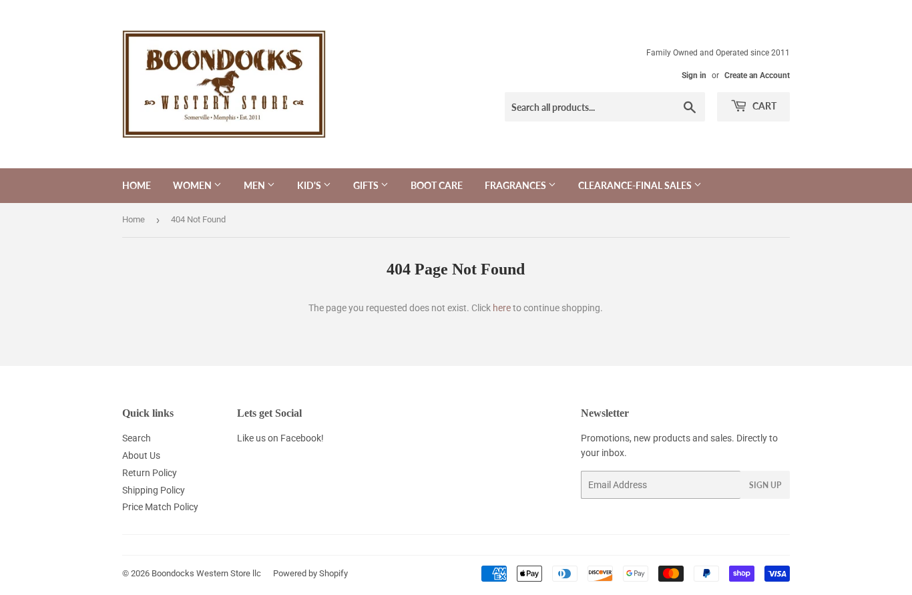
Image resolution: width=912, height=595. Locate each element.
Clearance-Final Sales (636, 185)
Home (136, 185)
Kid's (310, 185)
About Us (141, 455)
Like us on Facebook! (280, 438)
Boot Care (437, 185)
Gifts (367, 185)
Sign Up (765, 485)
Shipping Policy (153, 490)
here (502, 308)
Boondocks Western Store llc (206, 573)
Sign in (694, 75)
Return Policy (149, 472)
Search (136, 438)
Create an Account (757, 75)
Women (193, 185)
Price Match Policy (160, 507)
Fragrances (516, 185)
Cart (763, 106)
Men (255, 185)
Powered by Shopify (310, 573)
